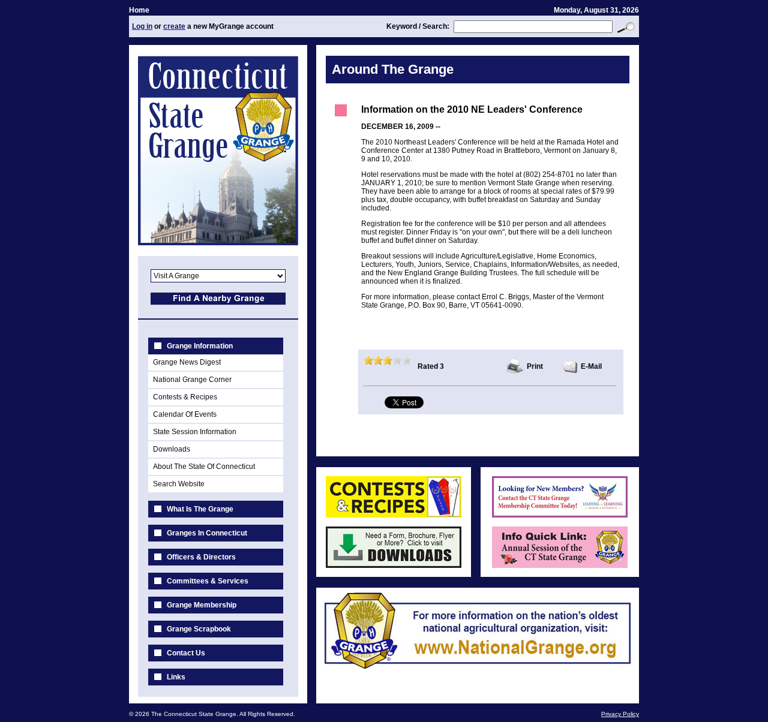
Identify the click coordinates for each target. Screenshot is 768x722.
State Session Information (194, 432)
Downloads (171, 449)
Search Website (179, 484)
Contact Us (186, 653)
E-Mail (591, 366)
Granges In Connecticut (207, 533)
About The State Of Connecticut (204, 466)
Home (139, 10)
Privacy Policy (620, 714)
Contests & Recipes (185, 397)
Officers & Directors (201, 557)
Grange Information (200, 346)
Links (176, 677)
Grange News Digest (187, 362)
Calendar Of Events (185, 414)
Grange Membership (201, 605)
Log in (142, 26)
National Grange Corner (192, 379)
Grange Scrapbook (199, 629)
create (174, 26)
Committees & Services (207, 581)
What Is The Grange (200, 509)
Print (535, 366)
